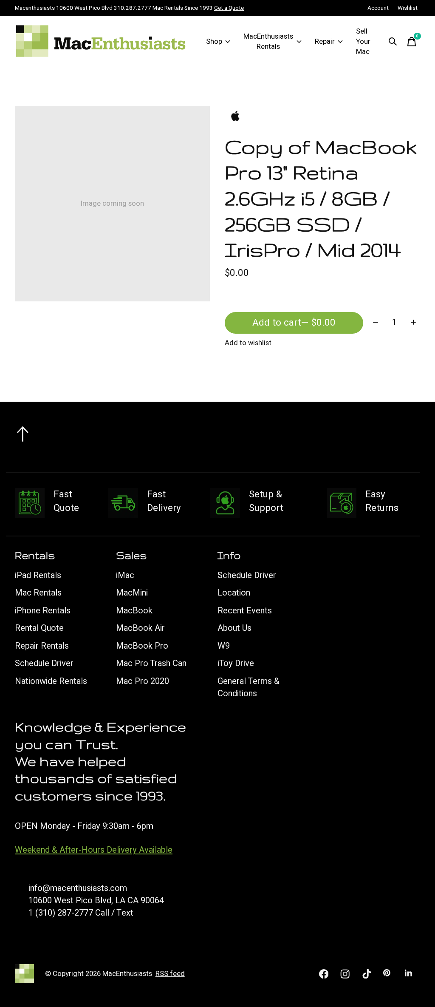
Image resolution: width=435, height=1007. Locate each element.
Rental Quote (39, 628)
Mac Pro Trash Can (151, 663)
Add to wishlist (248, 343)
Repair (325, 42)
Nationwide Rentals (51, 681)
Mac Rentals (38, 593)
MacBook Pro (142, 646)
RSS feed (170, 974)
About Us (234, 628)
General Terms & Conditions (249, 687)
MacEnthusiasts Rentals (268, 41)
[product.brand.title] (322, 116)
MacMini (132, 593)
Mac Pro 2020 (142, 681)
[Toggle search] (392, 41)
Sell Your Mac (363, 41)
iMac (125, 575)
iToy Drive (236, 663)
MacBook (134, 610)
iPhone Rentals (43, 610)
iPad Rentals (38, 575)
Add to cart (294, 322)
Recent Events (245, 610)
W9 (224, 646)
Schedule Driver (44, 663)
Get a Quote (229, 8)
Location (234, 593)
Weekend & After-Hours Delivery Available (93, 850)
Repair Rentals (42, 646)
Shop (214, 42)
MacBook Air (140, 628)
